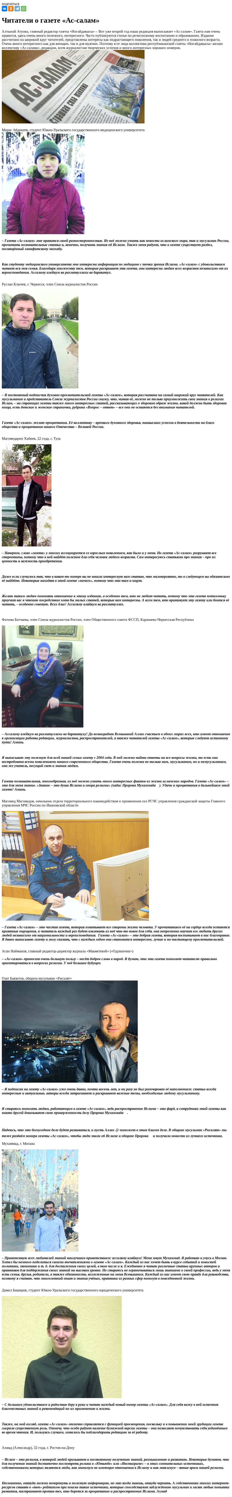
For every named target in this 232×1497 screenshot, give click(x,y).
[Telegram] (17, 8)
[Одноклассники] (11, 8)
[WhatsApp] (23, 8)
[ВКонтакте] (4, 8)
